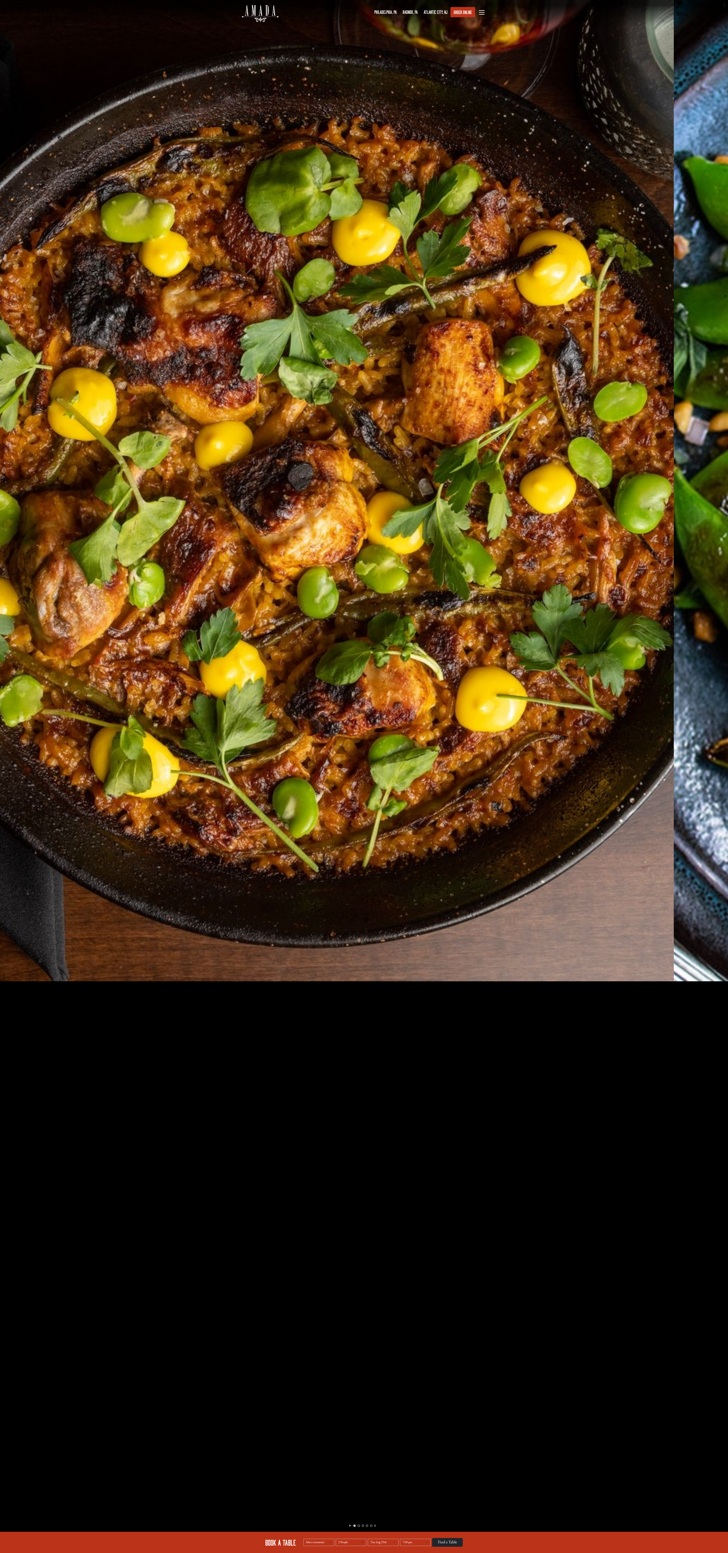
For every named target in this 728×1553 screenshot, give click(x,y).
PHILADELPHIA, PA (385, 11)
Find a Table (447, 1542)
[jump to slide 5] (371, 1526)
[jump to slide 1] (354, 1526)
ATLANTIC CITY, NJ (435, 11)
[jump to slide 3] (363, 1526)
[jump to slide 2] (359, 1526)
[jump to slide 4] (367, 1526)
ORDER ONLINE (463, 12)
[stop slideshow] (375, 1526)
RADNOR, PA (410, 11)
